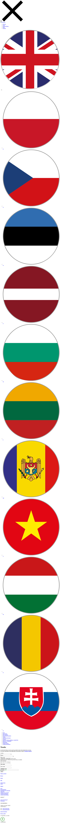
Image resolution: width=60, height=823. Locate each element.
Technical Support (28, 751)
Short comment (3, 760)
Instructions (5, 733)
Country (2, 753)
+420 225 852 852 (5, 808)
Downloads (5, 742)
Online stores (2, 782)
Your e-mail (2, 766)
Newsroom (2, 800)
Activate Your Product (4, 794)
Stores (1, 778)
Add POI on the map (7, 737)
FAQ (4, 732)
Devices (4, 24)
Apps (4, 25)
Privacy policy (3, 813)
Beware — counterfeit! (7, 741)
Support (4, 28)
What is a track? (3, 773)
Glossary (4, 739)
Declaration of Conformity (5, 790)
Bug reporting (5, 734)
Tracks (4, 736)
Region (1, 755)
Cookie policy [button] (3, 821)
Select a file (2, 757)
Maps (4, 27)
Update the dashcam (6, 744)
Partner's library (6, 26)
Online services (5, 743)
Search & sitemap (3, 811)
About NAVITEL (4, 799)
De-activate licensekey (7, 735)
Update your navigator (4, 792)
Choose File (3, 758)
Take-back (2, 791)
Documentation (3, 789)
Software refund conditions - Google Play (10, 740)
